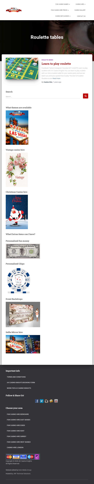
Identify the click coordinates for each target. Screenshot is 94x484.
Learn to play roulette (56, 64)
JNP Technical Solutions (21, 474)
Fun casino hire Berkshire (18, 414)
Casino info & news (62, 16)
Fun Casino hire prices (59, 10)
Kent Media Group (25, 470)
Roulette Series (47, 60)
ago (57, 82)
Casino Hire (80, 4)
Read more (56, 78)
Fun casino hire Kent (15, 431)
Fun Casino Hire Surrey (16, 436)
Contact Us (81, 16)
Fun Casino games (62, 4)
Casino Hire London (15, 447)
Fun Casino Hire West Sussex (19, 442)
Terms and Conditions (16, 377)
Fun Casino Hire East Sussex (18, 420)
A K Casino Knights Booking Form (21, 382)
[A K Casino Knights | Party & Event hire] (14, 10)
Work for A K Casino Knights (19, 388)
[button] (69, 4)
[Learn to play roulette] (22, 68)
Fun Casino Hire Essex (16, 425)
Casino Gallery (80, 10)
